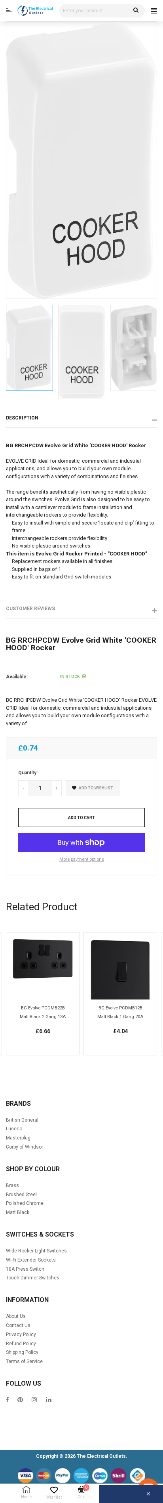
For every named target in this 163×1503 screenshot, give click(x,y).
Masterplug (18, 1138)
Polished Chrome (25, 1203)
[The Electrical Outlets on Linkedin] (48, 1400)
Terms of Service (24, 1361)
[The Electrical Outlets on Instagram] (34, 1400)
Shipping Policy (22, 1352)
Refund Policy (21, 1343)
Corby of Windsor (24, 1147)
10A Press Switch (25, 1269)
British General (22, 1120)
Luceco (14, 1129)
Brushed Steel (21, 1194)
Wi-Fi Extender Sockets (31, 1260)
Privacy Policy (21, 1334)
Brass (12, 1185)
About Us (16, 1316)
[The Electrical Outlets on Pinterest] (20, 1400)
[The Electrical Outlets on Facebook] (7, 1400)
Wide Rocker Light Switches (36, 1251)
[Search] (136, 10)
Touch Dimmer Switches (32, 1278)
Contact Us (18, 1325)
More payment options (81, 859)
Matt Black (17, 1212)
